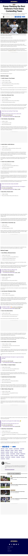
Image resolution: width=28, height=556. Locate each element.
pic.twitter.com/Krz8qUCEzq (7, 115)
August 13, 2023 (18, 362)
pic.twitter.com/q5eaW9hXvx (7, 425)
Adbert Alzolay (2, 448)
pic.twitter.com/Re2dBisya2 (17, 307)
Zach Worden (16, 485)
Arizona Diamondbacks (16, 448)
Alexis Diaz (6, 448)
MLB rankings (7, 455)
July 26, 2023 (17, 426)
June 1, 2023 (17, 272)
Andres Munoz (11, 448)
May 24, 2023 (17, 116)
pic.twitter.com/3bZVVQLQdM (7, 361)
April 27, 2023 (17, 308)
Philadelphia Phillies (21, 455)
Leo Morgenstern (8, 16)
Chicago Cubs (20, 450)
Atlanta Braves (2, 450)
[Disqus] (14, 527)
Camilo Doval (16, 450)
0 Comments (14, 446)
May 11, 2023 (17, 189)
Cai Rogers (15, 479)
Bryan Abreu (12, 450)
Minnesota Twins (3, 455)
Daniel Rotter (17, 492)
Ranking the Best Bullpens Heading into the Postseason (18, 484)
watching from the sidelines (12, 50)
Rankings (14, 4)
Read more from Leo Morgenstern (9, 469)
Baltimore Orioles (7, 450)
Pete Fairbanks (16, 455)
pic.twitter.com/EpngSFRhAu (7, 187)
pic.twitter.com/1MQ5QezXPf (8, 271)
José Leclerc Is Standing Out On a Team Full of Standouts (18, 498)
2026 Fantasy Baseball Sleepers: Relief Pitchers (17, 491)
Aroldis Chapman (22, 448)
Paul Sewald (11, 455)
